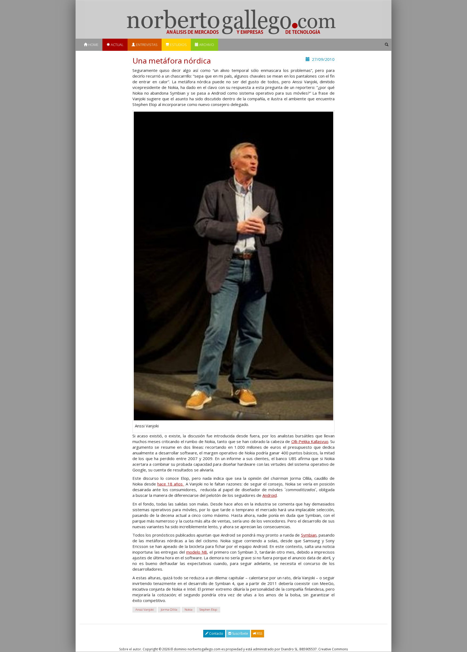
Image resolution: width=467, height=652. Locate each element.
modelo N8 (196, 552)
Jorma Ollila (169, 609)
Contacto (215, 633)
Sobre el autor (130, 649)
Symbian (308, 535)
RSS (259, 633)
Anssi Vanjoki (144, 609)
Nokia (188, 609)
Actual (117, 44)
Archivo (206, 44)
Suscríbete (239, 633)
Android (269, 495)
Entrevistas (146, 44)
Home (92, 44)
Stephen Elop (208, 609)
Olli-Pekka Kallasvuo (309, 441)
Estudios (178, 44)
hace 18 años (170, 484)
